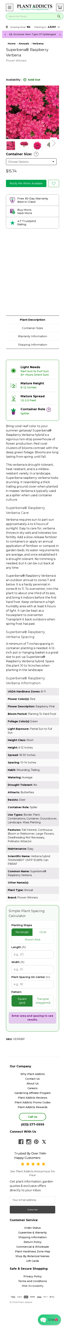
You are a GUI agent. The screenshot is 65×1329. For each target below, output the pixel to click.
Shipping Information (32, 344)
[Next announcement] (60, 34)
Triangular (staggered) (43, 1000)
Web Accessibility (33, 1286)
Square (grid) (22, 1000)
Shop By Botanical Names (32, 1256)
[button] (9, 7)
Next (53, 142)
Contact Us (32, 1078)
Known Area (32, 939)
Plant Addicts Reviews (32, 1097)
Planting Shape (21, 925)
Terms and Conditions (32, 1281)
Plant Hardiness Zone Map (32, 1251)
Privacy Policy (32, 1276)
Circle (43, 932)
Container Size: (21, 154)
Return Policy (33, 1242)
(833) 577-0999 (32, 1124)
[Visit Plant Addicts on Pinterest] (36, 1141)
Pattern (16, 992)
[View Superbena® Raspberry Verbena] (24, 144)
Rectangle (22, 932)
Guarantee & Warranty (32, 1232)
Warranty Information (32, 336)
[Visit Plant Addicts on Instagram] (28, 1141)
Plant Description (32, 319)
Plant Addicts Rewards (32, 1107)
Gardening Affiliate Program (32, 1093)
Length (18, 947)
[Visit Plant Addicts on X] (44, 1141)
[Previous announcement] (5, 34)
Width (17, 962)
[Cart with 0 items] (59, 7)
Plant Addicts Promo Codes (33, 1102)
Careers (32, 1088)
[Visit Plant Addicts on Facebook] (20, 1141)
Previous (7, 142)
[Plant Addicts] (34, 7)
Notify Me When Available (26, 183)
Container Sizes (32, 328)
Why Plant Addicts (32, 1074)
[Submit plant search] (59, 16)
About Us (33, 1083)
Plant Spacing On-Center (30, 977)
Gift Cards (32, 1261)
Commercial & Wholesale (32, 1246)
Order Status (32, 1227)
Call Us (32, 1116)
